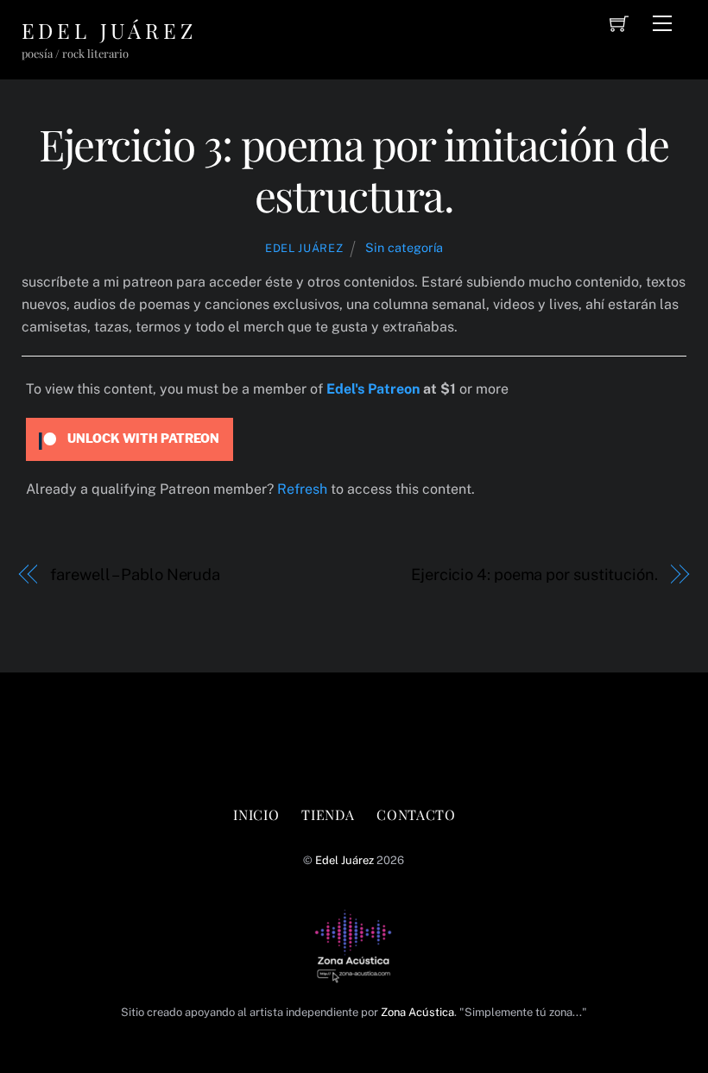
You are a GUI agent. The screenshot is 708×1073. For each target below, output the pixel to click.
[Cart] (619, 23)
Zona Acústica (417, 1012)
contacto (415, 814)
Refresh (302, 489)
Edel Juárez (304, 248)
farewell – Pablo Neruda (135, 574)
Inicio (256, 814)
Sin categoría (404, 247)
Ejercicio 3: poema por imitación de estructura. (354, 169)
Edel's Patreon (373, 389)
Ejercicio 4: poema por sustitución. (534, 574)
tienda (327, 814)
